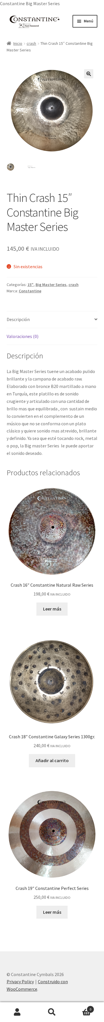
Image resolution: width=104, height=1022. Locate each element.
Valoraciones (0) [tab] (22, 336)
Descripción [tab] (18, 319)
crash (31, 43)
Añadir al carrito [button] (52, 760)
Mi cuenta (17, 1012)
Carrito (80, 1007)
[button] (88, 73)
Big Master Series (51, 284)
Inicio (17, 43)
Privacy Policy (20, 981)
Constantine (30, 290)
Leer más (52, 609)
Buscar (52, 1012)
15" (30, 284)
